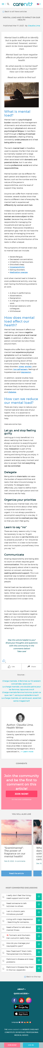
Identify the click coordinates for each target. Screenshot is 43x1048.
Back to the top (33, 976)
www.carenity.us (15, 1029)
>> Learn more (27, 751)
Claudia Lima (34, 25)
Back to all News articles (15, 11)
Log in (31, 1045)
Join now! (21, 794)
